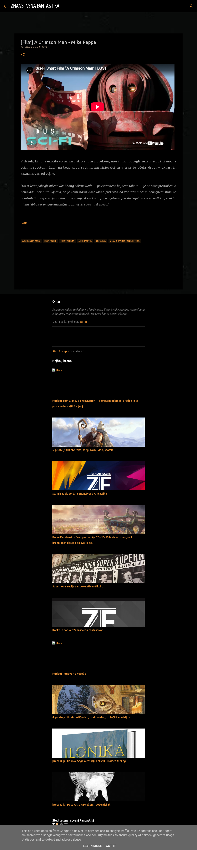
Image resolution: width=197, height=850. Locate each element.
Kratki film (67, 241)
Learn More (92, 846)
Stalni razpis (60, 351)
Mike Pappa (85, 241)
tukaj (83, 322)
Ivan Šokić (50, 241)
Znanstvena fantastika (124, 241)
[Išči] (65, 6)
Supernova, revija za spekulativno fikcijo (77, 586)
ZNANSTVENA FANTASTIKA (35, 6)
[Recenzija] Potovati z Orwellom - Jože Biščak (81, 804)
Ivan (24, 223)
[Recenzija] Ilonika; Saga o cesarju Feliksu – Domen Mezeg (89, 761)
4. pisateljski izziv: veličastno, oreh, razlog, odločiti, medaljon (91, 717)
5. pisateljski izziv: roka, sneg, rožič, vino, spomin (83, 450)
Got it (111, 846)
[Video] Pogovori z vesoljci (69, 673)
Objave (63, 824)
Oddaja (101, 241)
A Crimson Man (31, 241)
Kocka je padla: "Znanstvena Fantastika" (77, 630)
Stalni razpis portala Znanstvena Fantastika (79, 493)
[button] (23, 54)
